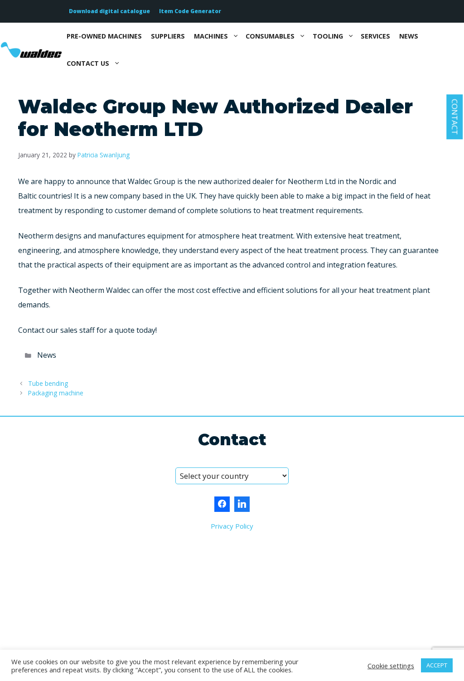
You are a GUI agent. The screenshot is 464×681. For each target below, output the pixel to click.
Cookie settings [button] (390, 666)
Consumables (270, 36)
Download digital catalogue (109, 11)
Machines (211, 36)
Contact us (88, 63)
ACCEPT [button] (436, 665)
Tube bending (48, 383)
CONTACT (455, 117)
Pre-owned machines (104, 36)
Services (375, 36)
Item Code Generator (190, 11)
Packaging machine (55, 393)
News (408, 36)
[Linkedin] (242, 504)
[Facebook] (222, 504)
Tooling (328, 36)
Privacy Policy (232, 525)
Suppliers (168, 36)
